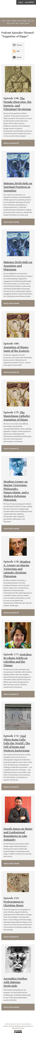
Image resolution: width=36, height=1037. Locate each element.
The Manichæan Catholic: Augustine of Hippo (16, 416)
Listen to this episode (11, 222)
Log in (20, 2)
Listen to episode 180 (11, 372)
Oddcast (14, 21)
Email (19, 57)
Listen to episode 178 (11, 612)
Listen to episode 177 (11, 694)
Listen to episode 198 (11, 143)
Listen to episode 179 (11, 448)
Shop (8, 23)
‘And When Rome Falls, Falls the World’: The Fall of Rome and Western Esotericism (16, 743)
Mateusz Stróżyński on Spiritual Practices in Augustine (17, 187)
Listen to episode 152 (11, 937)
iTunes (19, 45)
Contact (21, 23)
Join (33, 21)
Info (17, 23)
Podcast (8, 21)
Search (27, 23)
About (13, 23)
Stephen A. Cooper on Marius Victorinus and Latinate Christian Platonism (16, 569)
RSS (18, 51)
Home (3, 21)
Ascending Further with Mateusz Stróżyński (15, 982)
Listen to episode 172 (11, 787)
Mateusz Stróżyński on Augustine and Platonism (17, 266)
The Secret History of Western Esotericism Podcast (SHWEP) (18, 11)
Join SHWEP (29, 2)
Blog (29, 21)
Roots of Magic (22, 21)
